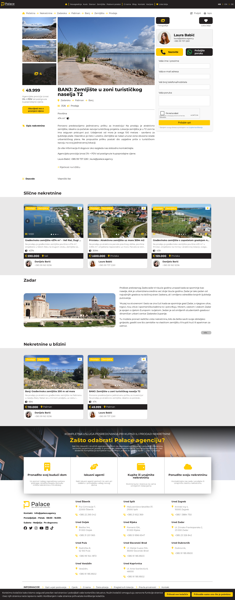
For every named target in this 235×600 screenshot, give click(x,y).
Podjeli (197, 13)
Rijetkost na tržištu (69, 167)
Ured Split (129, 502)
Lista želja (163, 4)
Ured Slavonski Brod (135, 543)
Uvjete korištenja (195, 127)
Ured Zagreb (178, 502)
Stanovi (92, 4)
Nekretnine (46, 13)
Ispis (209, 13)
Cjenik (75, 587)
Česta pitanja (102, 587)
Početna (30, 13)
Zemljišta (101, 4)
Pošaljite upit (184, 122)
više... (206, 333)
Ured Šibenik (82, 502)
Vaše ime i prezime (169, 61)
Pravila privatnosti (147, 587)
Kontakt (141, 4)
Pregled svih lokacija (123, 587)
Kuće (85, 4)
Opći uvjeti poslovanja (55, 587)
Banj (87, 13)
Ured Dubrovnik (180, 543)
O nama (127, 4)
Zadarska (62, 13)
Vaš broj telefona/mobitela (173, 82)
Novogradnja (76, 4)
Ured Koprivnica (132, 563)
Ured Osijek (82, 522)
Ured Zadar (177, 522)
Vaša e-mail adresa (169, 72)
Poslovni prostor (114, 4)
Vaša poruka (165, 93)
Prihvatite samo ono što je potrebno (212, 594)
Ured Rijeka (130, 522)
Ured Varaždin (83, 563)
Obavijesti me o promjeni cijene (36, 109)
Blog (134, 4)
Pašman (75, 13)
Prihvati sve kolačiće (177, 594)
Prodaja (113, 13)
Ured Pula (81, 543)
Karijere (149, 4)
